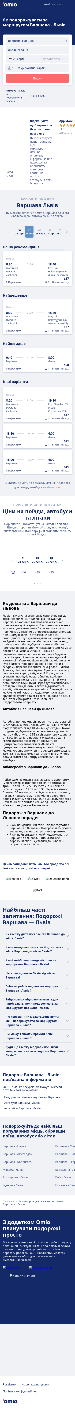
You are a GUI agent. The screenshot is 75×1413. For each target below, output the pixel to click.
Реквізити (9, 1384)
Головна (8, 1201)
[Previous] (12, 560)
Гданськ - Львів (13, 1185)
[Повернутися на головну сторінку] (10, 5)
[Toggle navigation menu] (70, 5)
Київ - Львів (63, 1177)
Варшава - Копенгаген (18, 1162)
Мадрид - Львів (13, 1170)
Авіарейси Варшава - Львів (22, 1108)
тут (58, 487)
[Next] (66, 232)
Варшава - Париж (15, 1146)
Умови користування (36, 1384)
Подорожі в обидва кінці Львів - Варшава (32, 1097)
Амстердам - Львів (15, 1177)
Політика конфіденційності (21, 1391)
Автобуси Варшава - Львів (22, 1103)
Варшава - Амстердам (17, 1154)
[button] (22, 59)
